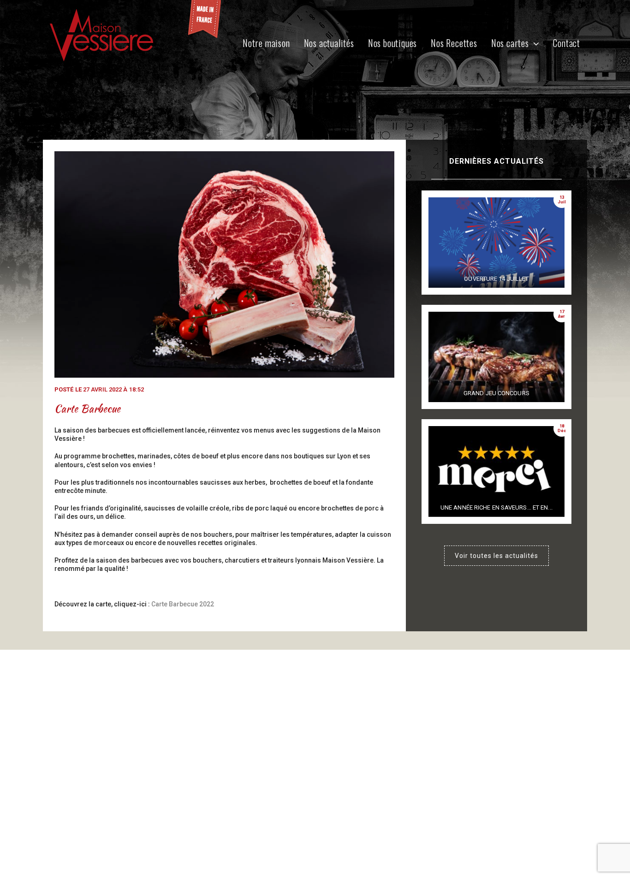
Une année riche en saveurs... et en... (496, 507)
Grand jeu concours (496, 393)
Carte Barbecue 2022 (182, 604)
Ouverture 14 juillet (496, 278)
